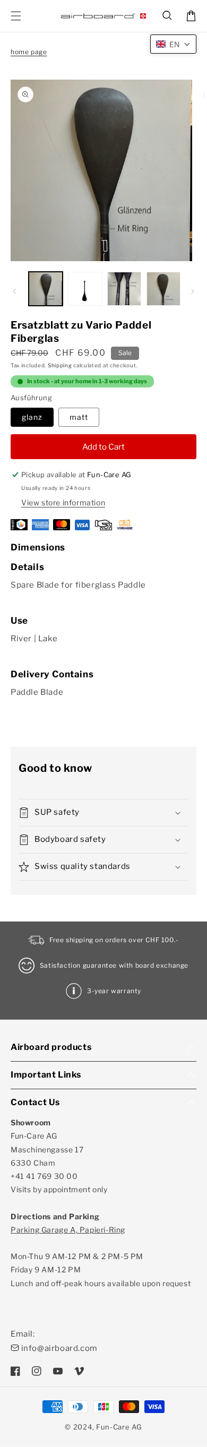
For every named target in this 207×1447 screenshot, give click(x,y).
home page (29, 52)
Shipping (60, 365)
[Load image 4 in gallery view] (163, 289)
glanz (32, 416)
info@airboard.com (59, 1348)
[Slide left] (14, 291)
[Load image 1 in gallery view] (46, 289)
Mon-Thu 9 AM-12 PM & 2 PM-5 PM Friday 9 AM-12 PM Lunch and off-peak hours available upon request (101, 1256)
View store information (63, 502)
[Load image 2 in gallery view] (85, 289)
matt (79, 416)
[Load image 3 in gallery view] (124, 289)
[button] (167, 16)
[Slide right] (192, 291)
